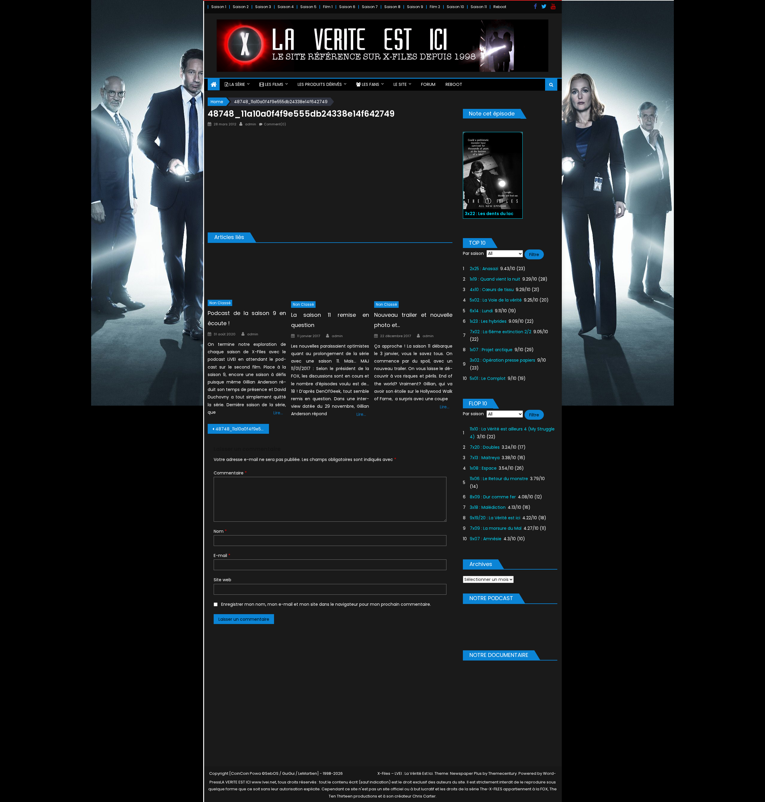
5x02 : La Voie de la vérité (496, 300)
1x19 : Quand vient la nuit (495, 279)
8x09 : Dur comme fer (493, 497)
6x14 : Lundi (481, 311)
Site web (222, 580)
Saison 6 (347, 6)
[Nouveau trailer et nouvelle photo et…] (413, 273)
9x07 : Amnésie (485, 539)
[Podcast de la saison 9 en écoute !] (247, 272)
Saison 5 (308, 6)
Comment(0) (275, 124)
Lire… (278, 413)
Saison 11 (479, 6)
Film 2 (435, 6)
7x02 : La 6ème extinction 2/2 (500, 332)
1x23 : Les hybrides (488, 321)
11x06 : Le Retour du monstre (499, 479)
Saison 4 (286, 6)
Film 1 (328, 6)
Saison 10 (455, 6)
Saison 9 (415, 6)
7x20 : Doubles (485, 447)
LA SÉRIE (236, 84)
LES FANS (370, 84)
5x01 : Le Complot (488, 378)
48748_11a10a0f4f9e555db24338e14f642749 (242, 429)
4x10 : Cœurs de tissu (492, 290)
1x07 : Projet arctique (491, 350)
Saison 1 (218, 6)
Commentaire (230, 473)
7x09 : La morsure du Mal (495, 528)
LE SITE (400, 84)
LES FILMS (273, 84)
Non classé (219, 302)
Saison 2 (241, 6)
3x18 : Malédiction (488, 507)
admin (250, 124)
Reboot (499, 6)
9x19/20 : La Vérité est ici (495, 518)
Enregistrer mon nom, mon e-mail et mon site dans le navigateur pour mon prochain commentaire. (326, 604)
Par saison (473, 253)
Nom (220, 531)
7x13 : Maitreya (485, 458)
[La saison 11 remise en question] (330, 273)
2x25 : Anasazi (484, 269)
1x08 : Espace (483, 468)
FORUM (428, 84)
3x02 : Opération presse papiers (502, 360)
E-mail (222, 555)
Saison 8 (392, 6)
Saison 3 (263, 6)
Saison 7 (370, 6)
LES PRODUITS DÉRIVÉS (320, 84)
